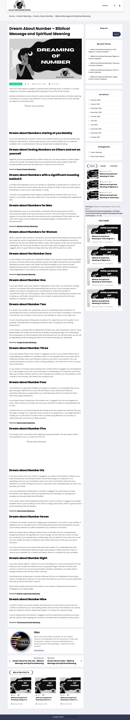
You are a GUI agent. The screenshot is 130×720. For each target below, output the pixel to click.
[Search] (115, 6)
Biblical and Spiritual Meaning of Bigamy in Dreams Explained (104, 57)
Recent (92, 166)
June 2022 (94, 125)
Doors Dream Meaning (26, 274)
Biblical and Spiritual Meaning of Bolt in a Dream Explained (44, 699)
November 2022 (96, 112)
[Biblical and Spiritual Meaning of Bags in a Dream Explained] (20, 685)
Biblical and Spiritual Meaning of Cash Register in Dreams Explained (102, 50)
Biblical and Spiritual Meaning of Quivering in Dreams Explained (104, 64)
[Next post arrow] (81, 661)
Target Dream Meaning (26, 342)
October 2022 (95, 117)
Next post (50, 658)
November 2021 (96, 133)
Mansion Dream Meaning (27, 226)
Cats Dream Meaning (25, 511)
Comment (113, 166)
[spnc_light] (120, 6)
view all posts (39, 650)
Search (104, 28)
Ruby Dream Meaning (26, 423)
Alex (28, 84)
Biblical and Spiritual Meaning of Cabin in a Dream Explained (69, 699)
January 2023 (95, 104)
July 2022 (94, 121)
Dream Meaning (16, 84)
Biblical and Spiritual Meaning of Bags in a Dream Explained (19, 699)
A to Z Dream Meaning (71, 717)
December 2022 (96, 108)
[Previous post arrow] (9, 661)
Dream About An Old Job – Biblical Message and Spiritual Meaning (28, 662)
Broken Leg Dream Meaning (28, 594)
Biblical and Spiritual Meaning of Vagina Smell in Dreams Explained (103, 78)
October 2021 (95, 137)
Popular (103, 166)
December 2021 (96, 129)
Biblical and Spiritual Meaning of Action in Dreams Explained (104, 71)
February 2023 (96, 100)
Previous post (39, 658)
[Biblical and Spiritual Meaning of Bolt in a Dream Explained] (45, 685)
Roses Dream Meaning (26, 169)
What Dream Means (98, 156)
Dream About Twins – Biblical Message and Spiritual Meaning (61, 662)
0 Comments (55, 84)
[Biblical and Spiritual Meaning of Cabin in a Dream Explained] (70, 685)
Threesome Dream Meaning (28, 622)
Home (105, 5)
